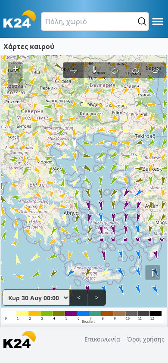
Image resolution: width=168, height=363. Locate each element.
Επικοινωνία (102, 339)
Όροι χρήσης (146, 339)
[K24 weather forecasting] (19, 19)
